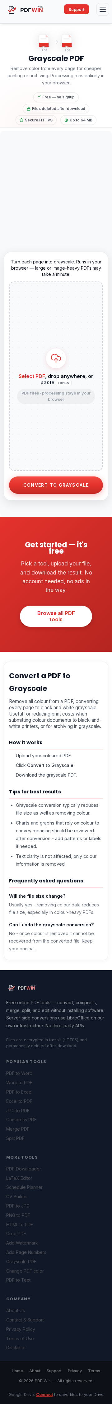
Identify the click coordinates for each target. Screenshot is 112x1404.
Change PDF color (25, 1271)
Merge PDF (18, 1129)
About (34, 1371)
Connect (44, 1394)
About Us (15, 1310)
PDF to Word (19, 1073)
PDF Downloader (23, 1168)
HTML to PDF (19, 1224)
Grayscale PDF (21, 1261)
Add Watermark (22, 1243)
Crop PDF (16, 1233)
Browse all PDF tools (56, 616)
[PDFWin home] (25, 988)
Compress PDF (21, 1119)
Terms (94, 1371)
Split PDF (15, 1138)
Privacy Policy (20, 1329)
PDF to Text (18, 1280)
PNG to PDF (18, 1215)
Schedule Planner (24, 1187)
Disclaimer (16, 1347)
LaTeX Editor (19, 1178)
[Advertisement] (56, 187)
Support (76, 9)
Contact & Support (25, 1319)
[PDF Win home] (31, 9)
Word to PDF (19, 1082)
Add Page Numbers (26, 1252)
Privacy (75, 1371)
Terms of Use (20, 1338)
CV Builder (17, 1196)
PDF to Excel (19, 1091)
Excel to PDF (19, 1101)
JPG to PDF (18, 1110)
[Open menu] (102, 9)
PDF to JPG (18, 1205)
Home (17, 1371)
